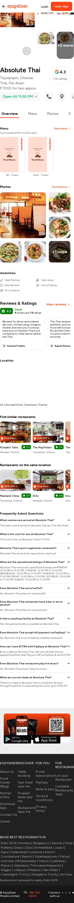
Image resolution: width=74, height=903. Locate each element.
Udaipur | (21, 870)
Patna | (65, 856)
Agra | (5, 852)
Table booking (24, 774)
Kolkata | (7, 848)
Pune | (69, 843)
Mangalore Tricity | (45, 874)
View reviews (56, 304)
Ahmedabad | (44, 848)
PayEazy (42, 782)
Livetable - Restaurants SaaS (64, 790)
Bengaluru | (41, 843)
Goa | (29, 848)
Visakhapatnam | (46, 856)
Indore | (44, 861)
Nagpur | (7, 870)
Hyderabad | (19, 852)
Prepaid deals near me (25, 797)
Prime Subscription (45, 774)
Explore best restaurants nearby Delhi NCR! (29, 880)
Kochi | (50, 852)
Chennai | (57, 843)
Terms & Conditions (44, 798)
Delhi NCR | (9, 843)
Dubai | (20, 848)
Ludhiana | (58, 861)
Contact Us (8, 815)
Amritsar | (8, 861)
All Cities (66, 874)
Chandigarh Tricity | (16, 874)
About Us (7, 772)
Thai (3, 83)
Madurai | (35, 870)
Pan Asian (16, 83)
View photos (59, 186)
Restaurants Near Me (27, 810)
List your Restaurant (63, 778)
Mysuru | (7, 865)
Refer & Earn (45, 789)
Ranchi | (28, 856)
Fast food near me (25, 784)
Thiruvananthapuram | (46, 865)
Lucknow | (36, 852)
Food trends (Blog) (5, 782)
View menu (60, 128)
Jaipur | (60, 848)
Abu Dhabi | (51, 870)
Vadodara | (21, 865)
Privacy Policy (41, 809)
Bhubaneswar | (27, 861)
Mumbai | (25, 843)
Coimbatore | (11, 856)
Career (5, 821)
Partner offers (5, 795)
